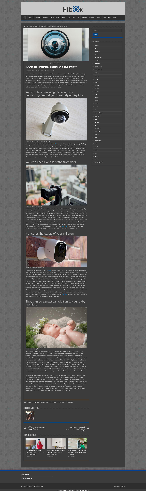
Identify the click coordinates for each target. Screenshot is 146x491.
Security (70, 402)
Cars (78, 17)
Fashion (91, 17)
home (54, 402)
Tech (73, 17)
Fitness (96, 79)
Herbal (96, 100)
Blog (96, 48)
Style (68, 17)
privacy (65, 294)
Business (45, 17)
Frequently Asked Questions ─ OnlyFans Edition (37, 428)
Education (84, 17)
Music (96, 125)
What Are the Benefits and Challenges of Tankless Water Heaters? (56, 452)
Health (57, 17)
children (36, 402)
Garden (97, 91)
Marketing (97, 116)
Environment (98, 70)
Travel (114, 17)
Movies (97, 122)
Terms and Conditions (82, 490)
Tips (109, 17)
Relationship (98, 140)
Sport (63, 17)
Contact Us (70, 490)
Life (96, 110)
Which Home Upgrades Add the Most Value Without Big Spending (77, 452)
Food (96, 82)
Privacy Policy (61, 490)
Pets (104, 17)
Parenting (98, 17)
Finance (97, 76)
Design (97, 60)
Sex (96, 144)
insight (54, 144)
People (30, 17)
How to (52, 70)
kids (50, 270)
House (31, 26)
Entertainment (98, 67)
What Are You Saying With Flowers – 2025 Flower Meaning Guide (75, 429)
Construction (98, 57)
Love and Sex (98, 113)
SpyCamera (65, 226)
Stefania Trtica (30, 70)
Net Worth (37, 17)
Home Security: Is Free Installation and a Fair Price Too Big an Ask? (35, 452)
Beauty (96, 45)
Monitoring (61, 402)
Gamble (97, 85)
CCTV (29, 402)
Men (96, 119)
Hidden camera (45, 402)
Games (52, 17)
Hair (96, 94)
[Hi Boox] (73, 8)
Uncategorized (99, 162)
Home (24, 17)
